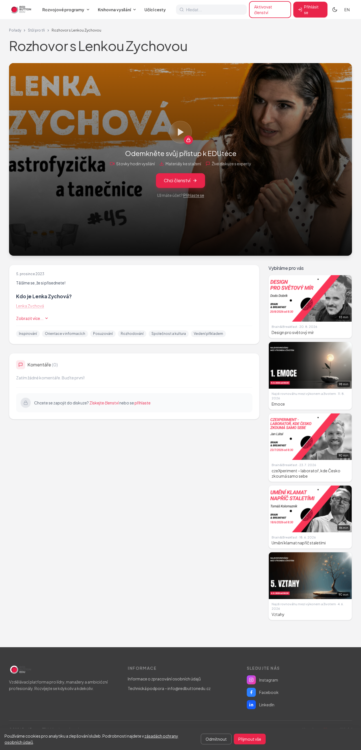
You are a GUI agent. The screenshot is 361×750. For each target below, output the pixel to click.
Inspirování (28, 333)
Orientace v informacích (65, 333)
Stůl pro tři (36, 30)
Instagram (268, 679)
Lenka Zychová (30, 305)
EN (347, 9)
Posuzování (103, 333)
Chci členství (177, 180)
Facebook (269, 692)
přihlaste (143, 402)
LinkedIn (266, 704)
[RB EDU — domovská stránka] (20, 9)
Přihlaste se (193, 195)
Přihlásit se (311, 9)
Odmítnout (216, 739)
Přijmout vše (249, 739)
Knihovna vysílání (114, 9)
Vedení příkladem (208, 333)
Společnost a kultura (168, 333)
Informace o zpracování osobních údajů (164, 678)
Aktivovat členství (263, 9)
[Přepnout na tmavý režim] (335, 10)
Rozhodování (132, 333)
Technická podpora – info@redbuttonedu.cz (169, 688)
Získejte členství (104, 402)
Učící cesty (155, 9)
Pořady (15, 30)
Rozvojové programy (63, 9)
